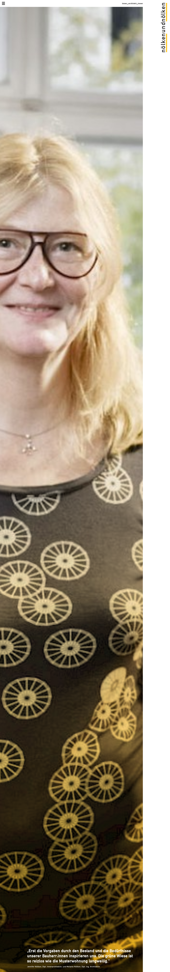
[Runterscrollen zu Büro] (71, 489)
